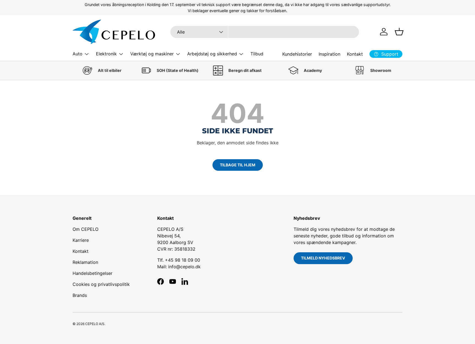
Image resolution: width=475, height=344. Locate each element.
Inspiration (329, 54)
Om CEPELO (85, 229)
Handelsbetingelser (92, 273)
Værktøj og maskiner (152, 54)
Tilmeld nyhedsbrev (323, 258)
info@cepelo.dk (184, 266)
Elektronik (106, 54)
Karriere (81, 240)
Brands (80, 295)
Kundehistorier (297, 54)
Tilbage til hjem (237, 164)
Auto (77, 54)
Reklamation (85, 262)
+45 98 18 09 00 (182, 260)
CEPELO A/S (94, 324)
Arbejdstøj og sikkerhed (212, 54)
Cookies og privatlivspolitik (101, 284)
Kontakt (355, 54)
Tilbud (256, 54)
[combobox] (264, 32)
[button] (399, 32)
